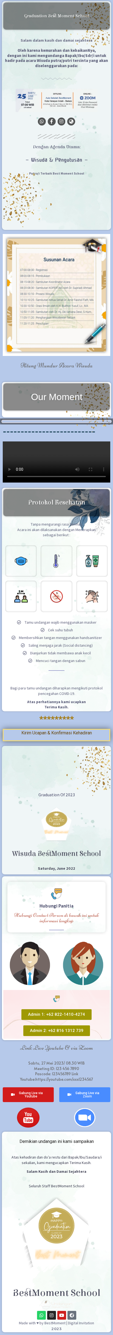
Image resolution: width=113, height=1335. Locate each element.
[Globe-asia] (71, 121)
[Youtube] (61, 1315)
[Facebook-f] (52, 121)
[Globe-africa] (71, 1315)
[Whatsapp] (42, 121)
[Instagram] (62, 121)
